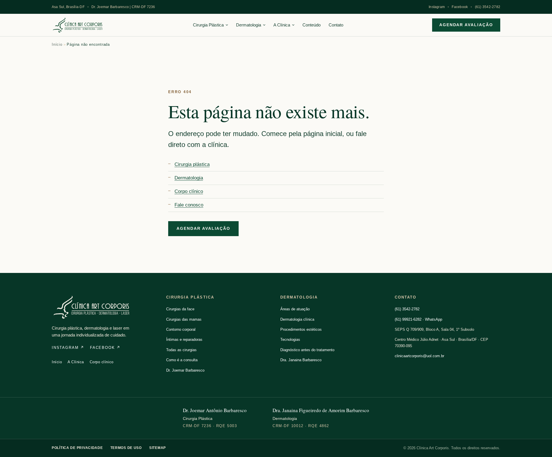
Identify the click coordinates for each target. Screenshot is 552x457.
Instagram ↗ (68, 347)
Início (57, 44)
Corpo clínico (189, 191)
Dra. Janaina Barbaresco (300, 360)
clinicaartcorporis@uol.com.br (419, 356)
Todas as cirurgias (181, 350)
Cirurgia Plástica (208, 24)
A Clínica (281, 24)
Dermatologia (248, 24)
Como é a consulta (182, 360)
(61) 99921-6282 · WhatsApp (418, 319)
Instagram (437, 7)
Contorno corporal (180, 329)
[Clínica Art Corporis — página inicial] (78, 25)
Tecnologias (290, 339)
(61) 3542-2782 (487, 7)
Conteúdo (311, 24)
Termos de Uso (126, 448)
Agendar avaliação (466, 24)
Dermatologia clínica (297, 319)
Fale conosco (189, 205)
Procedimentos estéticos (301, 329)
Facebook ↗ (105, 347)
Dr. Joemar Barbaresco (185, 370)
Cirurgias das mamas (184, 319)
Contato (336, 24)
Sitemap (157, 448)
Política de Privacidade (77, 448)
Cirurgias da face (180, 309)
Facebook (460, 7)
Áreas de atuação (295, 309)
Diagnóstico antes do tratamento (307, 350)
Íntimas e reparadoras (184, 339)
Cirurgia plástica (192, 164)
